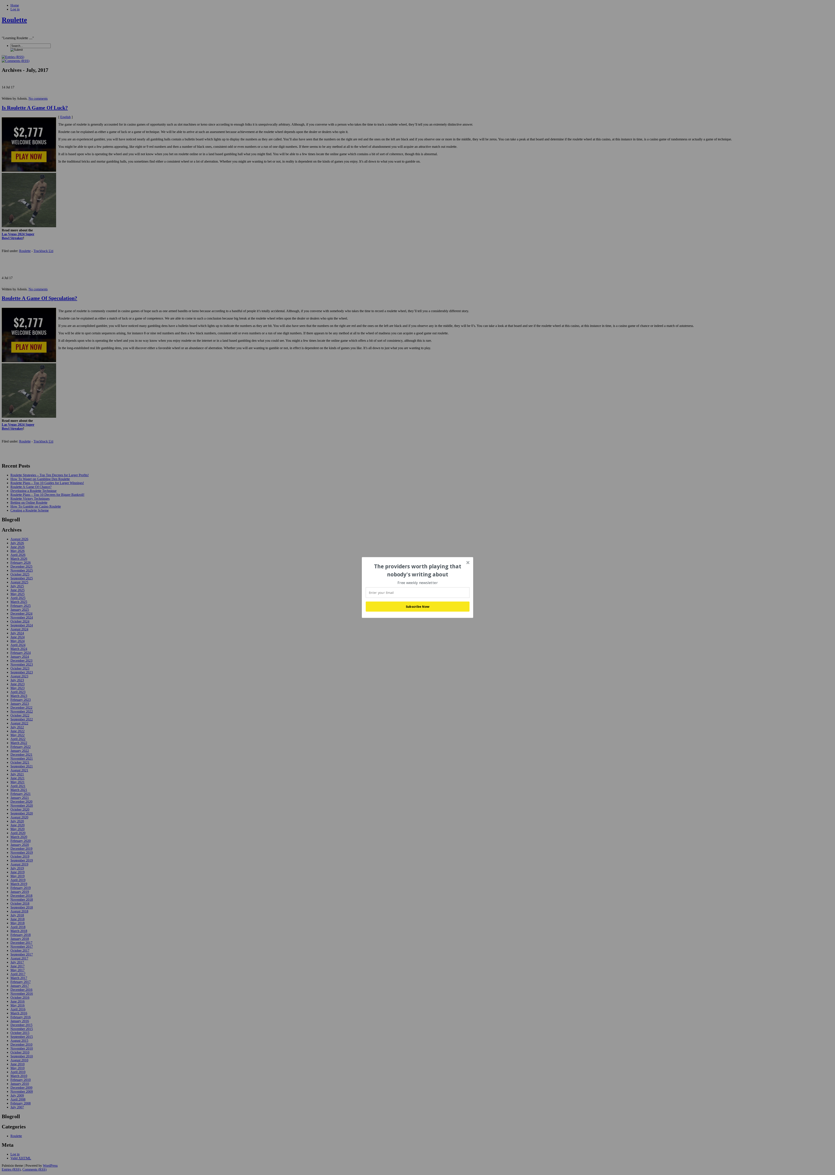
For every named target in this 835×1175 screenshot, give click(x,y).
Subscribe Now (418, 606)
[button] (418, 570)
